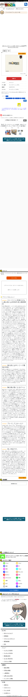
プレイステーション (9, 98)
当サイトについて (8, 633)
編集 (25, 100)
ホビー (7, 571)
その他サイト (7, 693)
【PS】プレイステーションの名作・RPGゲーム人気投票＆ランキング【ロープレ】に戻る (14, 139)
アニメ (20, 563)
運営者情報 (6, 641)
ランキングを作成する (14, 590)
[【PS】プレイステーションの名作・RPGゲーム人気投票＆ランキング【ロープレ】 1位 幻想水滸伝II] (14, 132)
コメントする (14, 277)
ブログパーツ (7, 687)
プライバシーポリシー (9, 638)
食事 (6, 580)
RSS (5, 644)
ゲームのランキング (10, 8)
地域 (19, 586)
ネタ (6, 583)
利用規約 (6, 636)
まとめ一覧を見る (8, 658)
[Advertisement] (14, 29)
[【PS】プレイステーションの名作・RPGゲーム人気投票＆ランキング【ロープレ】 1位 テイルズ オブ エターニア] (8, 132)
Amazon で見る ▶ (22, 53)
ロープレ (23, 98)
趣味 (19, 577)
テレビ (20, 568)
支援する (6, 685)
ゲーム (7, 96)
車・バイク (21, 571)
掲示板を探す (7, 656)
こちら (21, 109)
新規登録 (17, 599)
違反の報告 (6, 667)
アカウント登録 (8, 661)
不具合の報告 (7, 670)
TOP (3, 8)
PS (20, 98)
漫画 (6, 565)
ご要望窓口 (6, 673)
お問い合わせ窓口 (8, 675)
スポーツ (7, 574)
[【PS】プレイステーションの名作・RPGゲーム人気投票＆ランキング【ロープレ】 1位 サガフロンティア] (20, 132)
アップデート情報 (8, 678)
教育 (6, 586)
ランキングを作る (8, 653)
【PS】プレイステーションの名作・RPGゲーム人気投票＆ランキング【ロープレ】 (16, 556)
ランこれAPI (7, 690)
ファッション (8, 577)
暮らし (20, 580)
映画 (6, 568)
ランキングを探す (8, 650)
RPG (13, 98)
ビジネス (20, 583)
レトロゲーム (17, 98)
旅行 (19, 574)
